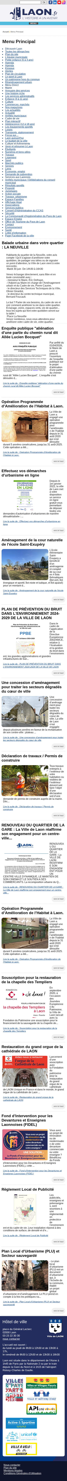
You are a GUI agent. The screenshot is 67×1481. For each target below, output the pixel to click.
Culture (9, 101)
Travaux (9, 154)
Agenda (9, 62)
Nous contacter (12, 1465)
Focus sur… (12, 135)
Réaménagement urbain (18, 82)
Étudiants (10, 149)
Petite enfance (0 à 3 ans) (19, 60)
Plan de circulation (15, 74)
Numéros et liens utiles (17, 152)
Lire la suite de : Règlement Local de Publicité (25, 1235)
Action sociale (13, 194)
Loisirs (8, 129)
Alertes (9, 71)
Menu (33, 23)
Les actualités (12, 110)
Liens (8, 168)
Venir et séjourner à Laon (19, 146)
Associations (12, 205)
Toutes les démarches (17, 51)
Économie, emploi (15, 171)
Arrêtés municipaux (15, 115)
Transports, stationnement (19, 132)
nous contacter (11, 1338)
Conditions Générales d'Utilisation (22, 1473)
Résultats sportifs (14, 185)
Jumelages (11, 191)
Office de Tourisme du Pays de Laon (25, 221)
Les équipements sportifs (19, 127)
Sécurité (9, 213)
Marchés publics (14, 163)
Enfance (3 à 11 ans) (16, 99)
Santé (8, 230)
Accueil (6, 32)
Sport (8, 160)
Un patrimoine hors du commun (22, 79)
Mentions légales (13, 1470)
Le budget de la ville (16, 141)
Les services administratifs (19, 96)
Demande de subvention (18, 174)
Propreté (10, 188)
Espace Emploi (13, 219)
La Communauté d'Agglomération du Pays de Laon (33, 216)
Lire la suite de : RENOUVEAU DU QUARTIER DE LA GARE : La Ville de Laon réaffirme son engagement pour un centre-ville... (33, 890)
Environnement (13, 227)
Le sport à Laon (13, 76)
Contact (9, 224)
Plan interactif (12, 121)
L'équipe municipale (16, 57)
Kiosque (9, 68)
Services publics (14, 207)
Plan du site (11, 54)
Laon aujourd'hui (14, 138)
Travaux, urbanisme (16, 196)
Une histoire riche (15, 93)
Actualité (10, 113)
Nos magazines (13, 107)
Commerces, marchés (17, 104)
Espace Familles (14, 199)
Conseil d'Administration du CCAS (24, 210)
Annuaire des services (17, 90)
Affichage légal (13, 202)
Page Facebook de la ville (19, 235)
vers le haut (58, 392)
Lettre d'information (15, 233)
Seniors (9, 166)
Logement (10, 157)
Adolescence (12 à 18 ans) (20, 124)
